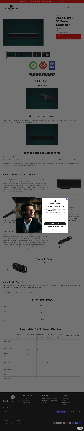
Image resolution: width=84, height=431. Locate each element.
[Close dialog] (67, 199)
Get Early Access (55, 223)
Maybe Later (55, 229)
